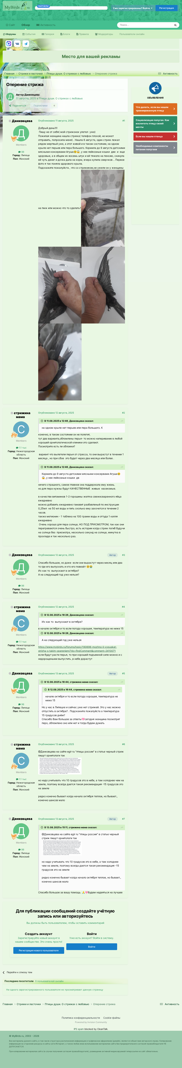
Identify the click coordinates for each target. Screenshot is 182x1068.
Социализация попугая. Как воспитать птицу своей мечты (152, 123)
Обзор (26, 25)
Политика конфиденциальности (81, 1017)
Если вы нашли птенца (149, 136)
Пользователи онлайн (131, 34)
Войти (91, 946)
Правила (83, 34)
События (30, 34)
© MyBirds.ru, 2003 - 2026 (24, 1035)
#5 (123, 673)
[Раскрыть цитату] (42, 420)
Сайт (11, 25)
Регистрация (166, 8)
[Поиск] (175, 25)
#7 (123, 818)
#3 (123, 555)
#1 (123, 120)
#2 (123, 412)
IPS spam (79, 1029)
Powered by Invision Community (91, 1022)
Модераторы (105, 34)
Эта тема (162, 25)
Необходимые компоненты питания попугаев (152, 148)
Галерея (49, 34)
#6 (123, 744)
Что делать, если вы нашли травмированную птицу (152, 109)
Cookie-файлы (111, 1017)
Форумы (11, 34)
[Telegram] (25, 43)
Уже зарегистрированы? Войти (132, 8)
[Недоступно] (102, 207)
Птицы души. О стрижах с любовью (61, 98)
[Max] (8, 43)
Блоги (66, 34)
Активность (47, 25)
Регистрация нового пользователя (38, 950)
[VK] (17, 43)
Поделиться (18, 105)
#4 (123, 606)
